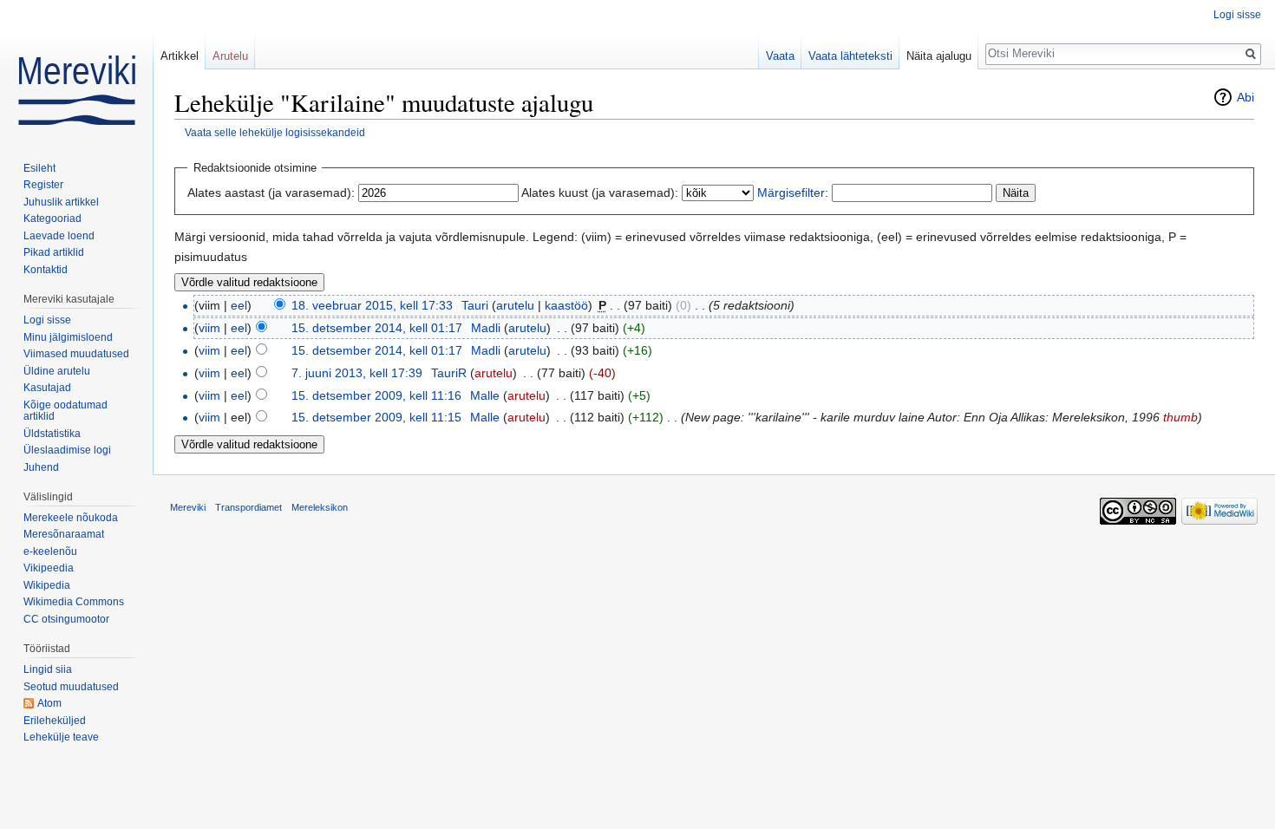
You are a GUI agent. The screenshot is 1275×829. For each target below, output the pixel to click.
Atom (49, 703)
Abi (1245, 97)
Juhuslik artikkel (61, 202)
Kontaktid (45, 270)
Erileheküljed (54, 721)
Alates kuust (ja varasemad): (599, 192)
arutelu (515, 305)
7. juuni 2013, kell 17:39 (356, 373)
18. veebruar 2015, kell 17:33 (372, 305)
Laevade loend (59, 236)
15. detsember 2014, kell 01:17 (376, 328)
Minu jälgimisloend (68, 337)
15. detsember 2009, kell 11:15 (376, 417)
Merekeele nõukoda (70, 518)
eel (239, 305)
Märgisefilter (791, 192)
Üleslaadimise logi (67, 450)
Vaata (780, 55)
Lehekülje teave (61, 737)
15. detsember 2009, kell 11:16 (376, 395)
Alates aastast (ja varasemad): (271, 192)
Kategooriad (52, 218)
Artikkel (179, 55)
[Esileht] (76, 69)
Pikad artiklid (53, 252)
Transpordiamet (248, 507)
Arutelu (230, 55)
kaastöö (566, 305)
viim (209, 328)
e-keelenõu (50, 551)
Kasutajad (47, 388)
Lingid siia (47, 669)
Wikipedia (46, 585)
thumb (1180, 417)
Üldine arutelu (56, 371)
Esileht (39, 168)
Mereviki (188, 507)
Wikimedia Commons (73, 602)
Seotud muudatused (71, 687)
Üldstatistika (52, 434)
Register (43, 185)
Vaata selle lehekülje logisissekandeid (275, 132)
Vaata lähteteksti (850, 55)
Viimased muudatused (76, 354)
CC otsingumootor (66, 619)
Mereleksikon (319, 507)
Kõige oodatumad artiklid (65, 411)
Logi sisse (1237, 15)
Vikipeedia (48, 568)
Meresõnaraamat (63, 534)
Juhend (41, 467)
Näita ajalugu (938, 55)
